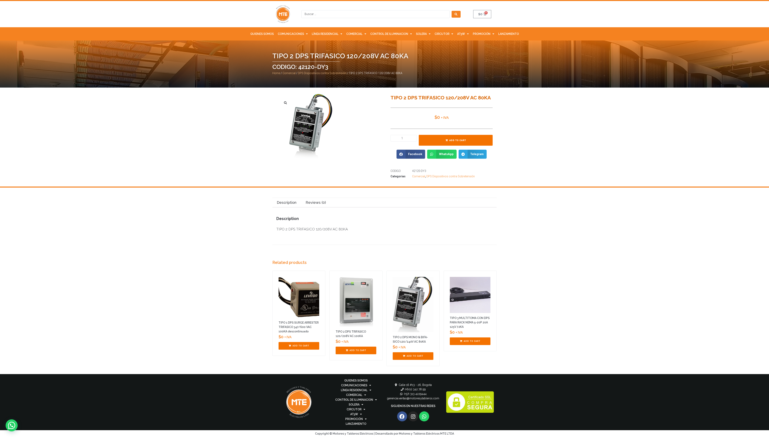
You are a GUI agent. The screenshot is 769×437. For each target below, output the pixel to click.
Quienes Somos (262, 33)
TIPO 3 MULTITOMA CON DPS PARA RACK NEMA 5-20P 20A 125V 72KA (470, 322)
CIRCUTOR (442, 33)
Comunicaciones (291, 33)
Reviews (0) (316, 202)
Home (276, 73)
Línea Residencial (325, 33)
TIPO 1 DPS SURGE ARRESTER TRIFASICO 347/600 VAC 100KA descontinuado (299, 327)
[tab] (286, 202)
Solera (421, 33)
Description (286, 202)
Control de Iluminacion (389, 33)
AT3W (461, 33)
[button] (411, 154)
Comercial (354, 33)
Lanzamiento (508, 33)
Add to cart (457, 140)
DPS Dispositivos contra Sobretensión (322, 73)
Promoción (481, 33)
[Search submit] (456, 14)
